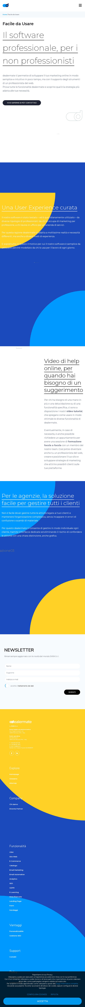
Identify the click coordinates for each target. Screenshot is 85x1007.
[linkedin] (17, 753)
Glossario (13, 779)
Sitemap (13, 783)
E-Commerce (15, 861)
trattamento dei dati (26, 686)
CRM (11, 852)
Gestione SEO (15, 936)
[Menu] (80, 5)
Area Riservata (15, 897)
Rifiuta (54, 994)
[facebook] (11, 753)
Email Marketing (16, 870)
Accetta (42, 1001)
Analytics (13, 879)
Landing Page (15, 901)
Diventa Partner (16, 809)
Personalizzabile (16, 931)
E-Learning (14, 892)
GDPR (11, 888)
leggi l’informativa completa (67, 984)
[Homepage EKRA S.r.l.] (6, 5)
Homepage (14, 774)
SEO (11, 883)
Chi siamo (13, 804)
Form (11, 906)
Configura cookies (37, 994)
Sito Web (13, 857)
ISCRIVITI (72, 692)
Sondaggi (13, 910)
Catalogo (13, 865)
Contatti (12, 957)
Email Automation (17, 874)
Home (5, 14)
